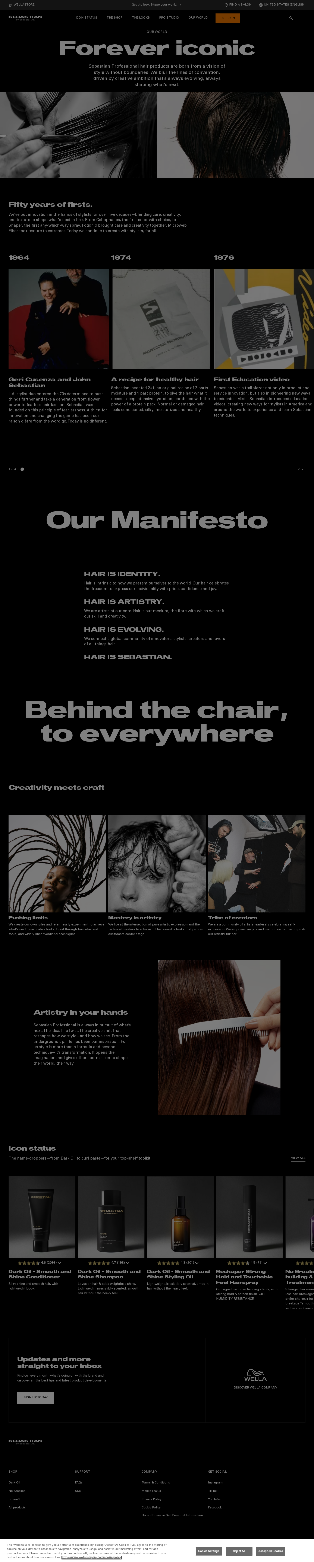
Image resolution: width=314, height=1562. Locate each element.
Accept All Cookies (270, 1551)
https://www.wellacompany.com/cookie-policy (91, 1557)
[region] (157, 1550)
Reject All (239, 1551)
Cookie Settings (208, 1551)
